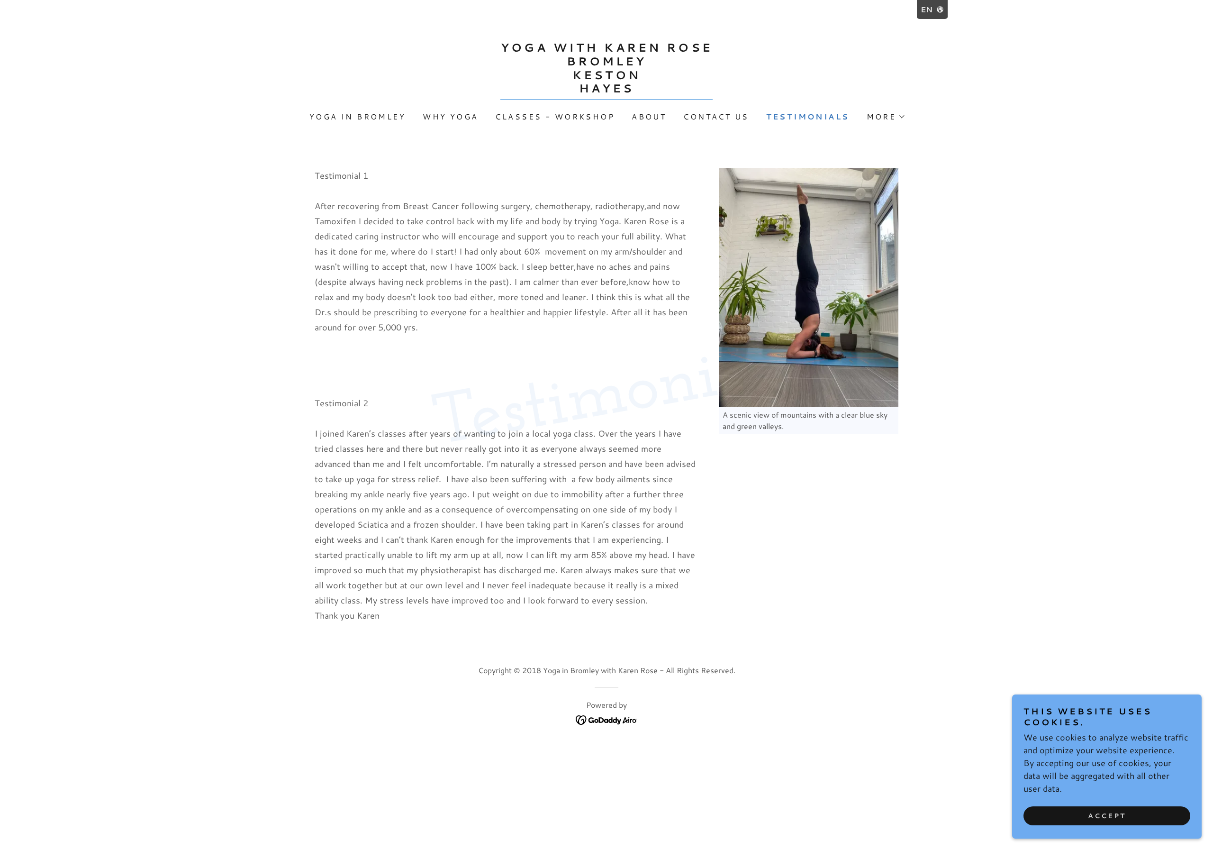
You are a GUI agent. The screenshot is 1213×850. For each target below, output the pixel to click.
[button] (885, 116)
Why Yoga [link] (450, 116)
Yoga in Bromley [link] (357, 116)
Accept (1107, 816)
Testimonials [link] (808, 116)
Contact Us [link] (716, 116)
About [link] (649, 116)
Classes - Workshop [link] (555, 116)
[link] (606, 89)
